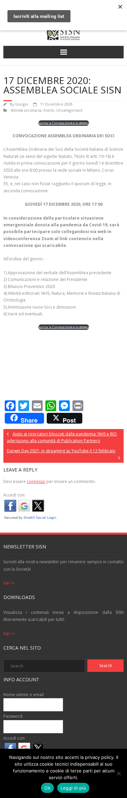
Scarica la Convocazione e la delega (63, 123)
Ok (47, 788)
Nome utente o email (23, 694)
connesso (36, 481)
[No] (118, 773)
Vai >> (9, 583)
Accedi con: (14, 495)
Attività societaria (26, 110)
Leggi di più (73, 788)
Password (12, 716)
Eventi (48, 110)
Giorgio (21, 104)
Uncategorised (69, 110)
